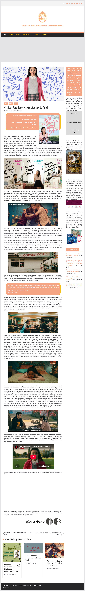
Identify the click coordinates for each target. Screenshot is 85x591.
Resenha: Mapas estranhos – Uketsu (74, 254)
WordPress (6, 587)
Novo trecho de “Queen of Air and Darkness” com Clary (48, 533)
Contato (45, 35)
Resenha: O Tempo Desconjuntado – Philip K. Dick (18, 533)
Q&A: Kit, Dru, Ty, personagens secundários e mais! (74, 277)
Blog (36, 35)
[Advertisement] (42, 49)
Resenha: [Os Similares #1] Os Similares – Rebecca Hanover (12, 568)
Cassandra (26, 35)
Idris (17, 35)
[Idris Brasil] (4, 34)
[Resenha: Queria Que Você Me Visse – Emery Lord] (54, 544)
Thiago (20, 110)
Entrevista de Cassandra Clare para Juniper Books (74, 285)
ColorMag (35, 585)
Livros (15, 103)
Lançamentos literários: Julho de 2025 (33, 558)
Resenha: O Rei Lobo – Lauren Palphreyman (74, 270)
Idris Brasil (18, 585)
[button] (19, 35)
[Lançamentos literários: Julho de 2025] (33, 544)
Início (11, 35)
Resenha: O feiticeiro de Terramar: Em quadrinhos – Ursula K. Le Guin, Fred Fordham (74, 262)
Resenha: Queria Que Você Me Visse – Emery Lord (54, 563)
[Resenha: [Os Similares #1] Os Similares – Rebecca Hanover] (12, 544)
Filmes (10, 103)
